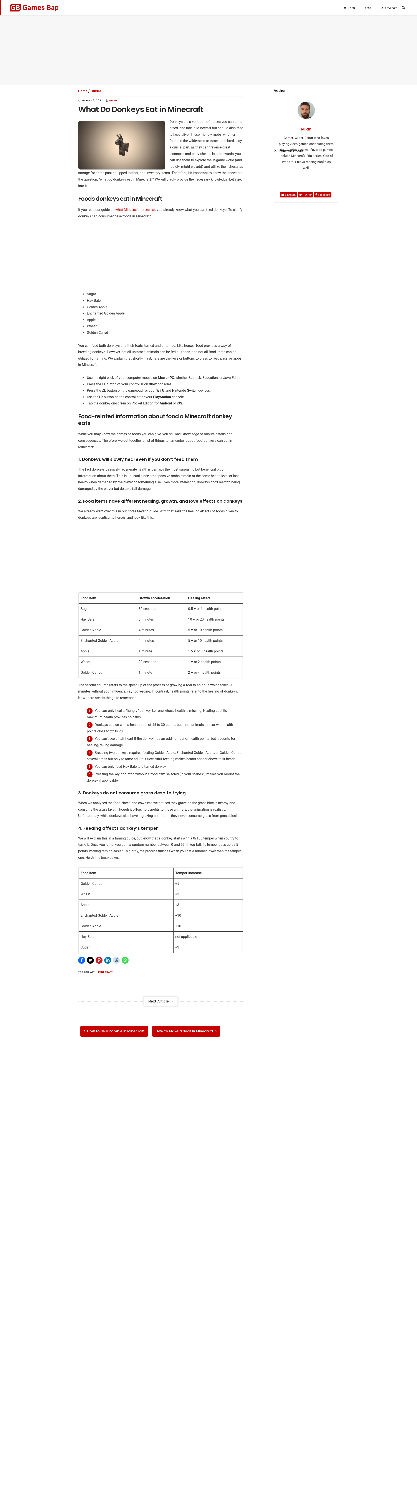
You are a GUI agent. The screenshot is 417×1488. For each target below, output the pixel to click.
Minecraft (105, 972)
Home (83, 91)
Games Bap (34, 7)
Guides (96, 91)
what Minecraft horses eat (135, 210)
